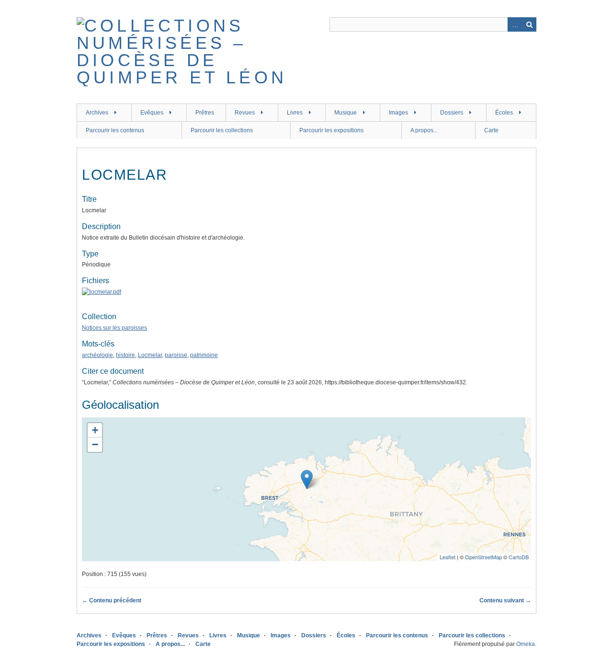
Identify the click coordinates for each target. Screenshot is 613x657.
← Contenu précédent (111, 600)
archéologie (97, 355)
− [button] (95, 444)
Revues (245, 112)
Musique (345, 112)
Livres (295, 112)
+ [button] (95, 430)
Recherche (529, 24)
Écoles (504, 112)
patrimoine (204, 355)
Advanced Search (515, 24)
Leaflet (447, 557)
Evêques (151, 112)
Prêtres (204, 112)
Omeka (525, 644)
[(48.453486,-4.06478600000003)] (307, 479)
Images (398, 112)
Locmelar (150, 355)
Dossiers (451, 112)
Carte (491, 130)
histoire (125, 355)
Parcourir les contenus (115, 130)
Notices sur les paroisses (114, 327)
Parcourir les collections (222, 130)
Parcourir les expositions (331, 130)
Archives (97, 112)
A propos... (424, 130)
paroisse (176, 355)
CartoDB (519, 557)
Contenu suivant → (505, 600)
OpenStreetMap (483, 557)
